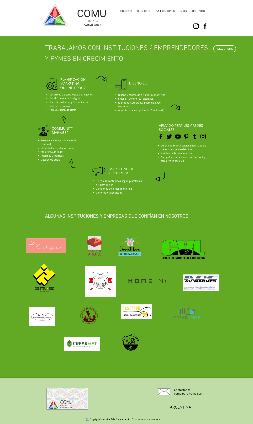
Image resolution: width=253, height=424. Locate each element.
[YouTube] (177, 136)
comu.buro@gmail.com (189, 393)
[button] (144, 11)
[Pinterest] (186, 136)
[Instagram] (196, 26)
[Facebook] (205, 26)
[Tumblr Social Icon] (194, 136)
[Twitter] (169, 136)
